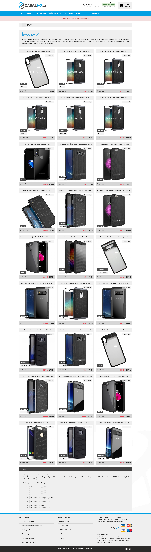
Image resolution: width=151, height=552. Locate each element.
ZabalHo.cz (70, 549)
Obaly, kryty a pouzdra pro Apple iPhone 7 (37, 491)
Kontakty (95, 13)
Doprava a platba (72, 13)
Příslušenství (55, 13)
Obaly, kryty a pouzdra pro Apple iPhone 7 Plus (39, 493)
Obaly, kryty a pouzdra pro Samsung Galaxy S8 (39, 501)
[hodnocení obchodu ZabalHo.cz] (101, 527)
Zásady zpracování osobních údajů (32, 525)
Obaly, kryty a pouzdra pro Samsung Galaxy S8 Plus (40, 489)
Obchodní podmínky (28, 521)
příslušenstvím (103, 519)
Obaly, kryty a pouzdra (36, 13)
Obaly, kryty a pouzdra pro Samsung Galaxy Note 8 (40, 497)
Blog (85, 13)
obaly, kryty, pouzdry (113, 517)
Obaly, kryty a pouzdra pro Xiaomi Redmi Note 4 (39, 499)
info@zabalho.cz (66, 521)
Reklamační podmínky (28, 538)
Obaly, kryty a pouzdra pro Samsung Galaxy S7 (39, 507)
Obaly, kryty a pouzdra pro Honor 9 (35, 495)
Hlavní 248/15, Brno (67, 530)
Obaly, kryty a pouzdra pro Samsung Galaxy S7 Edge (40, 503)
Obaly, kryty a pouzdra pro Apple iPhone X (37, 487)
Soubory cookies (27, 530)
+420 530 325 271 (66, 525)
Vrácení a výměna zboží (29, 542)
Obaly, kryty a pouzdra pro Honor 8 (35, 505)
